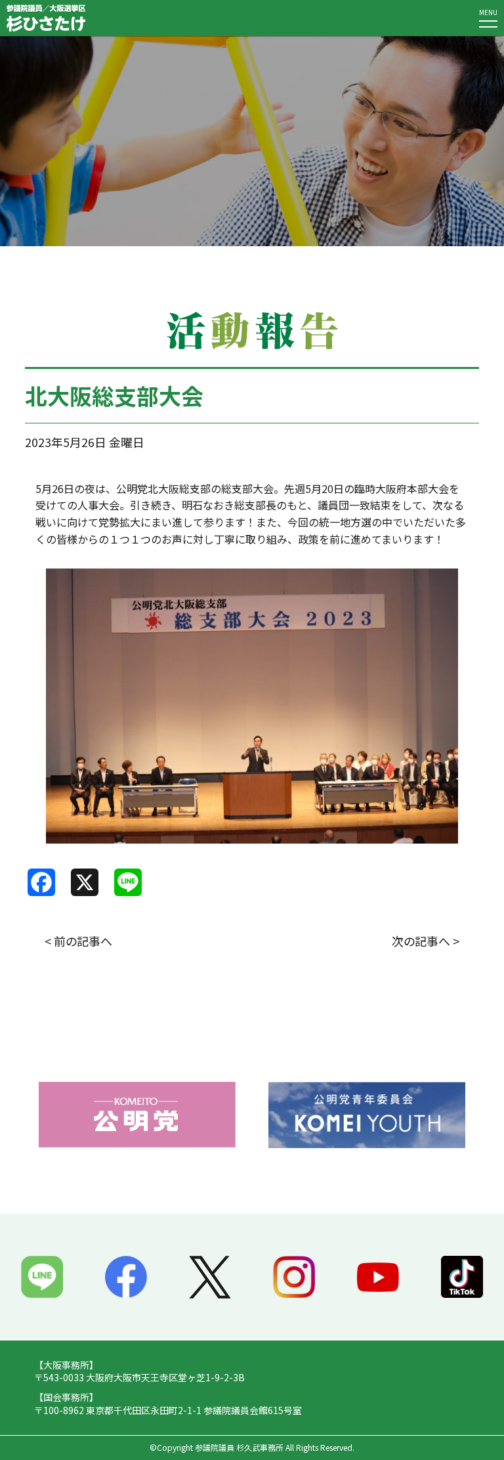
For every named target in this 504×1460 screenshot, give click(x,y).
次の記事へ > (425, 940)
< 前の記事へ (78, 940)
